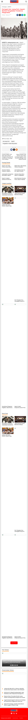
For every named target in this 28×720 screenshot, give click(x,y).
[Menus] (2, 1)
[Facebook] (11, 150)
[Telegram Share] (22, 15)
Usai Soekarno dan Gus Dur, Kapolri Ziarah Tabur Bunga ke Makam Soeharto (20, 170)
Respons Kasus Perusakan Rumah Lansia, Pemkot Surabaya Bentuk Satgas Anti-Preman (14, 697)
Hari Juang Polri (6, 141)
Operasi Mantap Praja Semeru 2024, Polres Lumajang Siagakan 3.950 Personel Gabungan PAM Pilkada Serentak (20, 156)
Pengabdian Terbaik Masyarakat (10, 143)
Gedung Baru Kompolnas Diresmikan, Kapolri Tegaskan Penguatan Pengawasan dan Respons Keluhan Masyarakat (7, 175)
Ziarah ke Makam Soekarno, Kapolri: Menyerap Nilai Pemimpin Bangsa (7, 170)
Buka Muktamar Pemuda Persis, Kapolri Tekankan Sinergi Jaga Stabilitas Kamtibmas (20, 179)
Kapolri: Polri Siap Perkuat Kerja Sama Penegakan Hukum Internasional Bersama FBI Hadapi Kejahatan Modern (7, 166)
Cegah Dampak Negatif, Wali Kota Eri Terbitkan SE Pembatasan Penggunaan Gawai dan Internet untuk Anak (14, 700)
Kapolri (12, 141)
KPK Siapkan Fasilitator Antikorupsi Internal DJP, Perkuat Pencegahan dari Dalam (7, 194)
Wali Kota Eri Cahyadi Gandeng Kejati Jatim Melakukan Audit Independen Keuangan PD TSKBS (14, 693)
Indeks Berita (15, 718)
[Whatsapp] (25, 15)
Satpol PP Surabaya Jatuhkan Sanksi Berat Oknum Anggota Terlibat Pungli (14, 704)
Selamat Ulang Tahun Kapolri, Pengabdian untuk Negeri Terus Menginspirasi (19, 175)
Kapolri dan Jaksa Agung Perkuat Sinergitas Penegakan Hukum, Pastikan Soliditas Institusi (20, 166)
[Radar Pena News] (14, 1)
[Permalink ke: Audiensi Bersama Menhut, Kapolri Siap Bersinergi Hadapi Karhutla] (8, 200)
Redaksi (21, 718)
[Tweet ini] (20, 15)
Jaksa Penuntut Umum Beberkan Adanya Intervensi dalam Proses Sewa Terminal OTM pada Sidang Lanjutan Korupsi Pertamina (20, 194)
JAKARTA (3, 15)
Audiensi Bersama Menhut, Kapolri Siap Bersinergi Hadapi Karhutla (6, 205)
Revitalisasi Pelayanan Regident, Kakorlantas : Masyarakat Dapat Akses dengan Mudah (7, 407)
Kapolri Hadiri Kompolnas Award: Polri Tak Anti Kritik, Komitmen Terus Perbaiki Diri (20, 407)
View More (14, 642)
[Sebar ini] (17, 15)
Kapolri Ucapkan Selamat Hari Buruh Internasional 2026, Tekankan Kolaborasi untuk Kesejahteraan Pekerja (6, 179)
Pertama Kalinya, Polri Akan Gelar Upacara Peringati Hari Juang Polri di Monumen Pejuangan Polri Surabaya (7, 156)
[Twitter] (14, 150)
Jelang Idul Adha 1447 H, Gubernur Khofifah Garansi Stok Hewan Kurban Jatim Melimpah (14, 689)
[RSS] (16, 150)
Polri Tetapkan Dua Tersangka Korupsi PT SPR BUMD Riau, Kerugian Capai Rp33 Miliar (20, 300)
